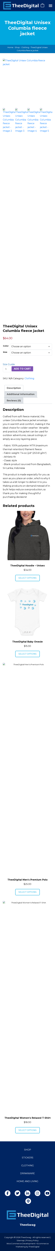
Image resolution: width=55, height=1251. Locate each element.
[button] (50, 6)
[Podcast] (28, 1201)
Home (10, 47)
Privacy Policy (32, 1240)
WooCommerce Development (20, 1243)
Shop (17, 47)
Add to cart (22, 368)
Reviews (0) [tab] (14, 400)
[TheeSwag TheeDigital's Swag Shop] (21, 6)
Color (6, 346)
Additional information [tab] (21, 394)
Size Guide (9, 364)
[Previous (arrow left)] (5, 626)
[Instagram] (37, 1193)
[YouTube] (47, 1193)
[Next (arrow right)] (50, 626)
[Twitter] (17, 1193)
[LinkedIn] (27, 1193)
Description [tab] (14, 388)
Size (5, 352)
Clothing (25, 47)
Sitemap (21, 1240)
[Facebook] (8, 1193)
